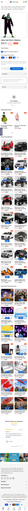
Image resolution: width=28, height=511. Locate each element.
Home (2, 6)
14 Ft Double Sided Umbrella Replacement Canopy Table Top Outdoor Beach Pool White (20, 321)
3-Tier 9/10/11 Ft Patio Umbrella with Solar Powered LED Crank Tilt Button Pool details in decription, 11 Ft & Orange (7, 411)
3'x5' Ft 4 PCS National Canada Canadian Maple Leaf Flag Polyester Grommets (7, 393)
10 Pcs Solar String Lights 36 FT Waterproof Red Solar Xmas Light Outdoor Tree (7, 303)
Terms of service (10, 501)
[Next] (25, 437)
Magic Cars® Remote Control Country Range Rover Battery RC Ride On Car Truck (21, 244)
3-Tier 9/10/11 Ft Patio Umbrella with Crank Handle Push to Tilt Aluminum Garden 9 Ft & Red (21, 393)
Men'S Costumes (8, 9)
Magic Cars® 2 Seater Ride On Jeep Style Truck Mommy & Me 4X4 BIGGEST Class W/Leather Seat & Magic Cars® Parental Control (7, 172)
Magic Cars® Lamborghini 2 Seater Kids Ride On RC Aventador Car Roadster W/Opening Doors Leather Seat (7, 280)
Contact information (7, 499)
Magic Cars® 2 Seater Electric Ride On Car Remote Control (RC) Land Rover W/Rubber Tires (6, 262)
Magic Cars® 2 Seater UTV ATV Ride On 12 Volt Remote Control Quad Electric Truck (21, 190)
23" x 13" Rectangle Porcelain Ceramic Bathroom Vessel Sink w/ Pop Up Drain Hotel (21, 375)
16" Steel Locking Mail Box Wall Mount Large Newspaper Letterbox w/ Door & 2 (7, 357)
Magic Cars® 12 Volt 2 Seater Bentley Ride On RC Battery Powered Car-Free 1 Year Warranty (7, 244)
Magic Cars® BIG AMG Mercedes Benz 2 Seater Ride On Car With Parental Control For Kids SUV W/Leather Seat (21, 154)
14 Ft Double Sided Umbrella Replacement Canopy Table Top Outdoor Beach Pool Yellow (6, 339)
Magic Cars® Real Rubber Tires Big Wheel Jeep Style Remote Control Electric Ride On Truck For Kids (7, 208)
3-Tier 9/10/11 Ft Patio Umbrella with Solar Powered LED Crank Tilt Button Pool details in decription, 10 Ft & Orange (20, 411)
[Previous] (2, 437)
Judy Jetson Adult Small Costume (20, 126)
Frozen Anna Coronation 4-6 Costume (7, 126)
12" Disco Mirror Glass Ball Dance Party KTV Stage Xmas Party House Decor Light (21, 303)
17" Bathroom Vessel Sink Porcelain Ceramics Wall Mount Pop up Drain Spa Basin (7, 375)
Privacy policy (22, 499)
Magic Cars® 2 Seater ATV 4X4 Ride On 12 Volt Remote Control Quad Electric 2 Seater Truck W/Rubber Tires (7, 190)
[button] (7, 45)
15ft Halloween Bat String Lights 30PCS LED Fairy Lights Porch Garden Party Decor (21, 339)
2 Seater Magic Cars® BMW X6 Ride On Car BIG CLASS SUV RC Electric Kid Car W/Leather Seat (20, 280)
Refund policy (15, 499)
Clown (13, 6)
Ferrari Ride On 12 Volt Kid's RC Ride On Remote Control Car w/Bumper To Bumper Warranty (7, 154)
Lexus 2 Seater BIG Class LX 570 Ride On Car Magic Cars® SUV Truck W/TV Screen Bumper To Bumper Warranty (21, 226)
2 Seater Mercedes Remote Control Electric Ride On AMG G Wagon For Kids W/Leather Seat (20, 172)
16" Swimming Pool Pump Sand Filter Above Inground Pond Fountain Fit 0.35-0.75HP (20, 357)
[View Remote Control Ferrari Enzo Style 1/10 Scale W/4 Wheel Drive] (20, 441)
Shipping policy (18, 501)
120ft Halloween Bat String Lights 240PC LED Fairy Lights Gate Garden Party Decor (7, 321)
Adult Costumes (7, 6)
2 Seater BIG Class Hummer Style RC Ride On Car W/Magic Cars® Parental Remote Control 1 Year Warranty (20, 262)
